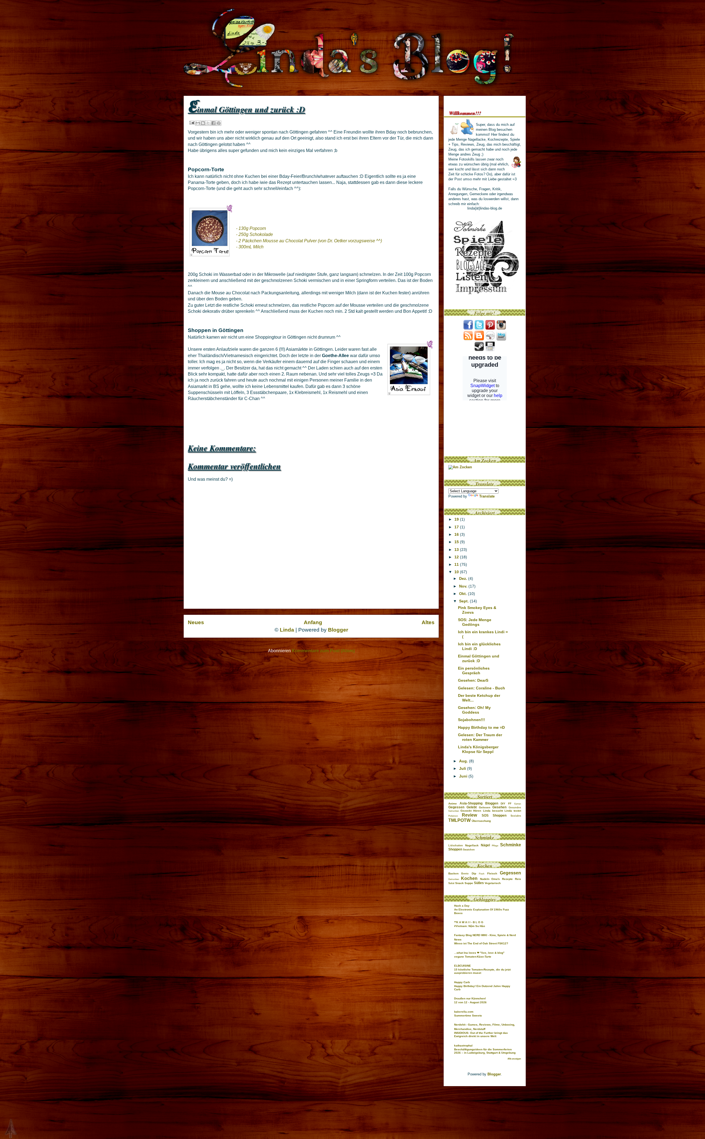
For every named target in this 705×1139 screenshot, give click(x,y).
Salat (451, 883)
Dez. (463, 578)
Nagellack (472, 845)
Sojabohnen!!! (471, 719)
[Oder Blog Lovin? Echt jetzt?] (501, 339)
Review (469, 815)
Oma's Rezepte (502, 878)
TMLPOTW (459, 820)
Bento (465, 873)
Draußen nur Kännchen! (470, 998)
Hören (477, 810)
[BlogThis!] (203, 123)
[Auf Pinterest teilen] (218, 123)
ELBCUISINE (462, 965)
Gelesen (484, 807)
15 (457, 542)
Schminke (510, 844)
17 (457, 527)
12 (457, 557)
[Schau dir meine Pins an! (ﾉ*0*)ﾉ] (490, 329)
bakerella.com (463, 1011)
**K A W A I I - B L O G (468, 922)
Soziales (516, 815)
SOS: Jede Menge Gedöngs (474, 622)
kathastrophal (463, 1045)
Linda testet (513, 810)
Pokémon (453, 816)
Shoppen (499, 815)
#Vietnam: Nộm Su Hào (469, 926)
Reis (518, 878)
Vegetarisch (493, 883)
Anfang (313, 622)
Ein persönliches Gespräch (474, 670)
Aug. (464, 761)
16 (457, 534)
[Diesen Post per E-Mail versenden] (197, 123)
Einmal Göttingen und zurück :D (478, 658)
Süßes (479, 883)
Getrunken (453, 811)
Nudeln (484, 878)
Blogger (338, 630)
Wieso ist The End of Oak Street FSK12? (481, 943)
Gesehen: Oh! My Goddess (474, 709)
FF (509, 803)
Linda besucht (493, 810)
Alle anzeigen (514, 1059)
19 (457, 519)
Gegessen (456, 807)
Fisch (481, 873)
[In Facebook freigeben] (213, 123)
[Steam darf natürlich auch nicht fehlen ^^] (479, 350)
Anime (452, 803)
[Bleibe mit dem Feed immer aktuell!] (468, 339)
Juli (463, 768)
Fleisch (492, 873)
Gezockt (465, 810)
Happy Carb (462, 982)
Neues (196, 622)
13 (457, 549)
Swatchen (469, 849)
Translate (487, 496)
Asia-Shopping (471, 803)
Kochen (469, 878)
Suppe (469, 883)
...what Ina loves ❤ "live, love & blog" (479, 952)
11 (457, 564)
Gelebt (472, 807)
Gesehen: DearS (473, 680)
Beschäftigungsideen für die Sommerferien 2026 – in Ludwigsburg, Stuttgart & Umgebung (485, 1051)
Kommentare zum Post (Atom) (323, 650)
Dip (474, 873)
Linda (287, 630)
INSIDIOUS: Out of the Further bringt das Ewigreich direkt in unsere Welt (481, 1034)
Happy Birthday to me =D (481, 727)
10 (457, 572)
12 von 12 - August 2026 (470, 1002)
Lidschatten (455, 845)
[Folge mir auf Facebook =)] (468, 329)
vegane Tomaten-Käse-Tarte (472, 956)
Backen (453, 873)
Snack (459, 883)
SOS (485, 815)
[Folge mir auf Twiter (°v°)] (479, 329)
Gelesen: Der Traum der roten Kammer (480, 737)
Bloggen (491, 803)
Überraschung (481, 820)
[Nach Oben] (6, 1129)
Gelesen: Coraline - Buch (481, 688)
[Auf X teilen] (208, 123)
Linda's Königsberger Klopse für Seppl (478, 749)
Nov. (463, 586)
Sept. (464, 601)
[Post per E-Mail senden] (191, 122)
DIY (503, 803)
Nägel (485, 845)
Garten (517, 804)
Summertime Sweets (468, 1015)
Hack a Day (462, 905)
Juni (463, 776)
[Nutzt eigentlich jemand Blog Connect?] (490, 339)
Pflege (495, 845)
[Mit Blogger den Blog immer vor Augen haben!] (479, 339)
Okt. (463, 593)
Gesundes (515, 807)
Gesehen (499, 807)
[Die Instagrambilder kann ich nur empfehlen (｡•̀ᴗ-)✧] (501, 329)
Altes (428, 622)
